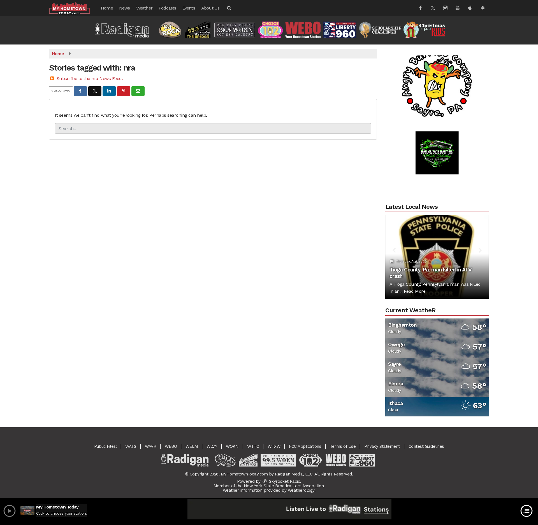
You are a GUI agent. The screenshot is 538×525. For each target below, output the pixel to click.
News (124, 8)
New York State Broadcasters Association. (284, 485)
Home (107, 8)
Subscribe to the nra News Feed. (90, 78)
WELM (191, 446)
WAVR (150, 446)
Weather (144, 8)
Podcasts (167, 8)
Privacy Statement (382, 446)
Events (188, 8)
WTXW (274, 446)
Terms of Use (343, 446)
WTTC (253, 446)
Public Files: (105, 446)
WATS (130, 446)
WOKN (232, 446)
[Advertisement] (437, 73)
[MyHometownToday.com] (73, 7)
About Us (210, 8)
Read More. (415, 291)
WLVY (212, 446)
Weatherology (301, 490)
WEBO (171, 446)
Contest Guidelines (426, 446)
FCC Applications (305, 446)
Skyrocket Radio (284, 481)
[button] (229, 8)
